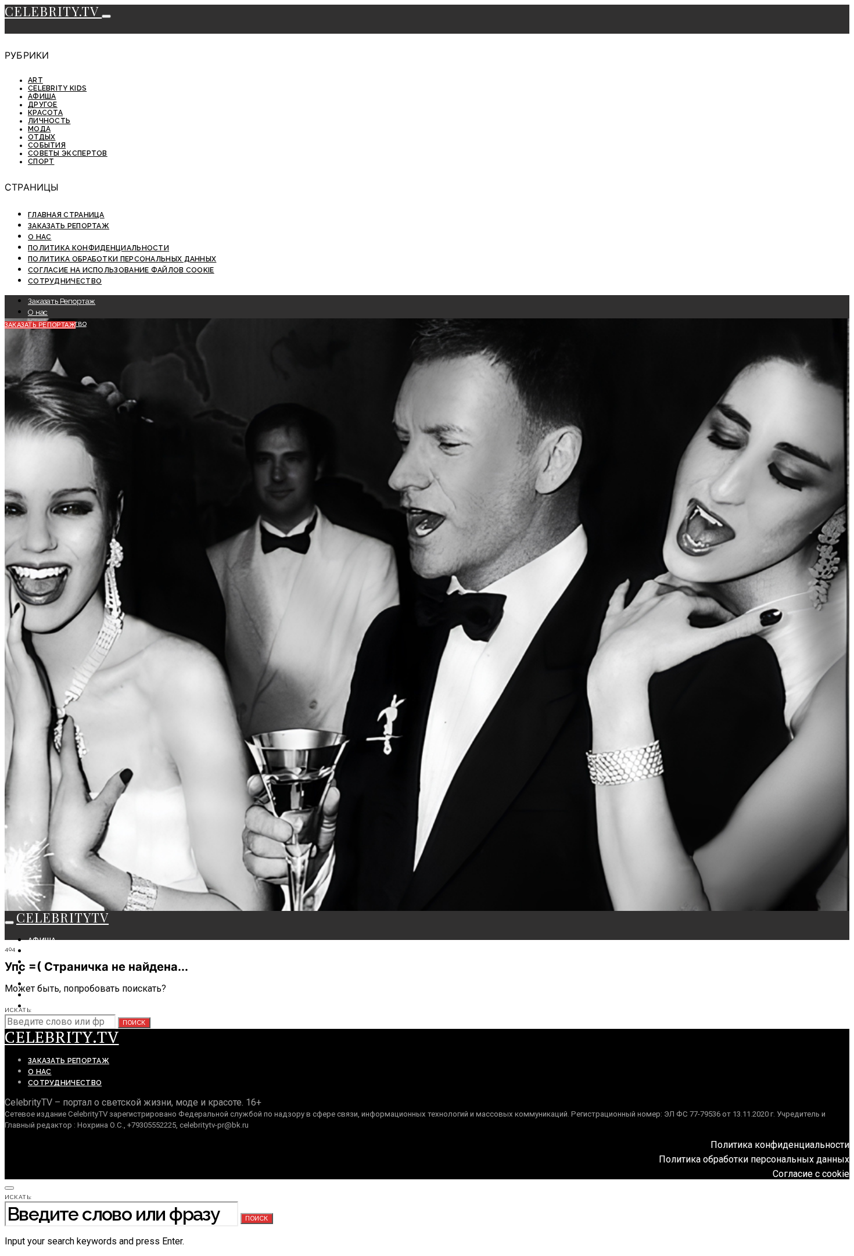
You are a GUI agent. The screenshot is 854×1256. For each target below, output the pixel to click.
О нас (40, 237)
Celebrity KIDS (57, 88)
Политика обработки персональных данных (122, 259)
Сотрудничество (65, 281)
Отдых (42, 137)
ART (35, 80)
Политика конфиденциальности (98, 248)
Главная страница (66, 215)
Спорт (41, 161)
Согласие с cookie (811, 1173)
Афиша (42, 96)
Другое (43, 105)
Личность (49, 121)
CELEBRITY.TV (53, 11)
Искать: (18, 1010)
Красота (45, 113)
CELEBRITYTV (62, 917)
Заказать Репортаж (68, 226)
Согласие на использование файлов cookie (121, 270)
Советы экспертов (67, 153)
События (47, 145)
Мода (39, 129)
